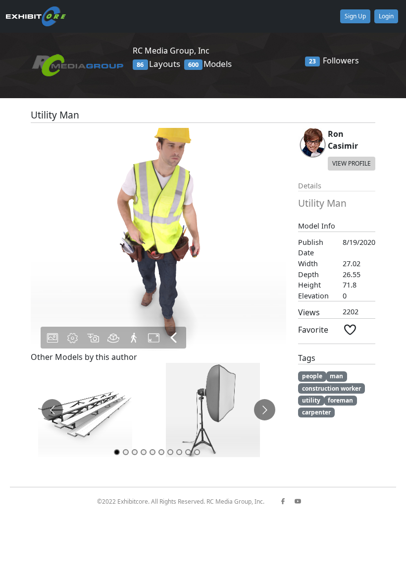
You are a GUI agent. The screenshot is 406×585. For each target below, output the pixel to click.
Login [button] (386, 16)
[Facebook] (286, 501)
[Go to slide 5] (152, 452)
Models (210, 63)
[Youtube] (301, 501)
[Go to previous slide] (52, 409)
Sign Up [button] (355, 16)
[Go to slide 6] (161, 452)
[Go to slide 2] (126, 452)
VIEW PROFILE (351, 163)
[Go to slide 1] (117, 452)
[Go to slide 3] (135, 452)
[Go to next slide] (264, 409)
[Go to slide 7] (170, 452)
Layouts (158, 63)
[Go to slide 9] (188, 452)
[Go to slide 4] (144, 452)
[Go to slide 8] (179, 452)
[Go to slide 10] (197, 452)
